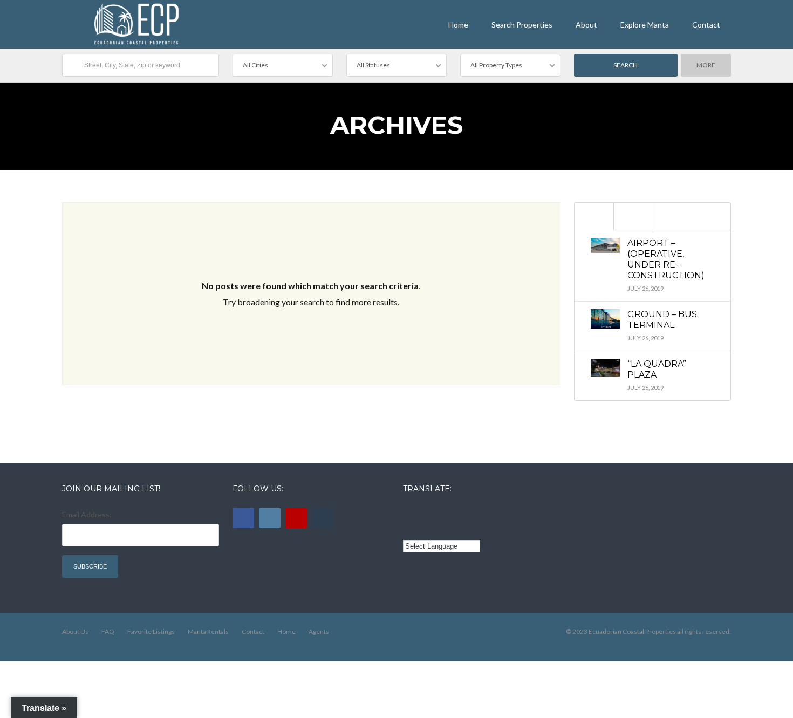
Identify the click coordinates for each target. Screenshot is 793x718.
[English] (409, 513)
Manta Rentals (208, 631)
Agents (319, 631)
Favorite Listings (151, 631)
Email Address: (87, 514)
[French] (439, 513)
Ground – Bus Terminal (662, 319)
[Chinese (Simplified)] (409, 529)
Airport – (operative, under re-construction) (666, 259)
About (586, 24)
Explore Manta (644, 24)
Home (458, 24)
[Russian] (454, 513)
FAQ (107, 631)
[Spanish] (424, 513)
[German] (469, 513)
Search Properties (521, 24)
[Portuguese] (424, 529)
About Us (75, 631)
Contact (706, 24)
